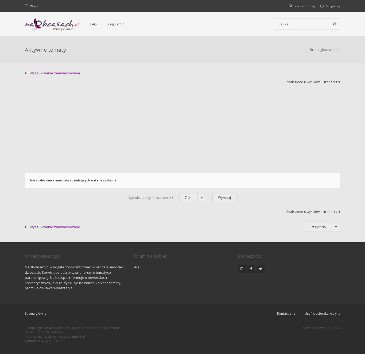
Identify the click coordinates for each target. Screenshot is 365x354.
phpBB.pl (78, 336)
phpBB (62, 328)
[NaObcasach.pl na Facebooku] (251, 269)
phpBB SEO (54, 341)
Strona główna (35, 313)
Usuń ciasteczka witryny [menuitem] (322, 313)
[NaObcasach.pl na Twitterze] (261, 269)
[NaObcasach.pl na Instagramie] (242, 269)
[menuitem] (330, 6)
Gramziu (57, 332)
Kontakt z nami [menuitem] (288, 313)
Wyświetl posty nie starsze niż (160, 197)
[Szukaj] (334, 24)
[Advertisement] (182, 133)
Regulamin (116, 24)
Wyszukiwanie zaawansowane (55, 73)
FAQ (93, 24)
